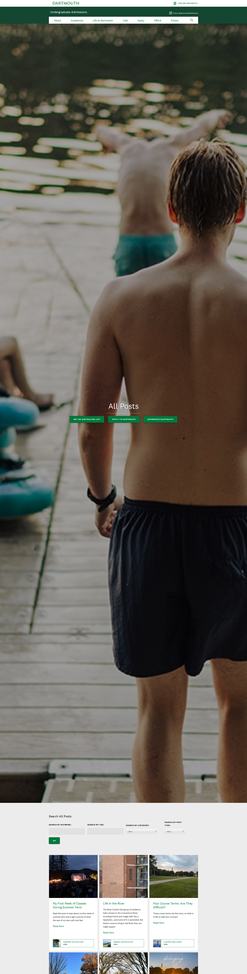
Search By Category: (137, 825)
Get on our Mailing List (87, 419)
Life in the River (113, 903)
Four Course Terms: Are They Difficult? (173, 905)
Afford (157, 20)
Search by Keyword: (60, 825)
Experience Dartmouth (160, 419)
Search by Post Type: (173, 824)
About (57, 20)
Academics (77, 20)
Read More (58, 926)
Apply (141, 20)
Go (54, 840)
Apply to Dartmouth (124, 419)
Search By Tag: (95, 825)
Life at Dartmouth (103, 20)
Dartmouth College (66, 3)
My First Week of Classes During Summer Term (69, 905)
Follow (174, 20)
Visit (125, 20)
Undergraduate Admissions (68, 12)
